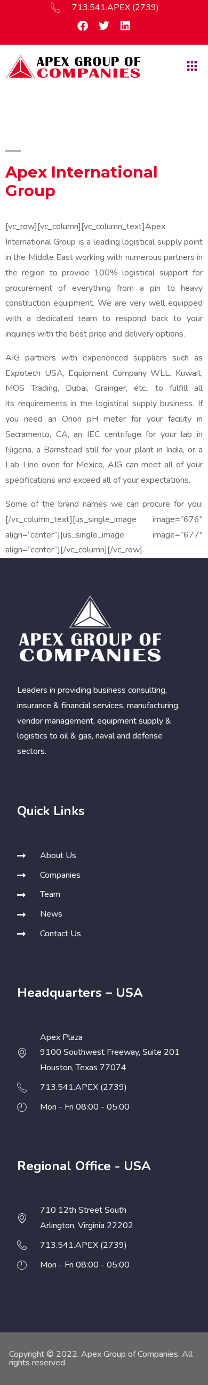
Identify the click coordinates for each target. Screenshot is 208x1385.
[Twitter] (104, 26)
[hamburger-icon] (191, 67)
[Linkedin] (125, 26)
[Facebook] (82, 26)
